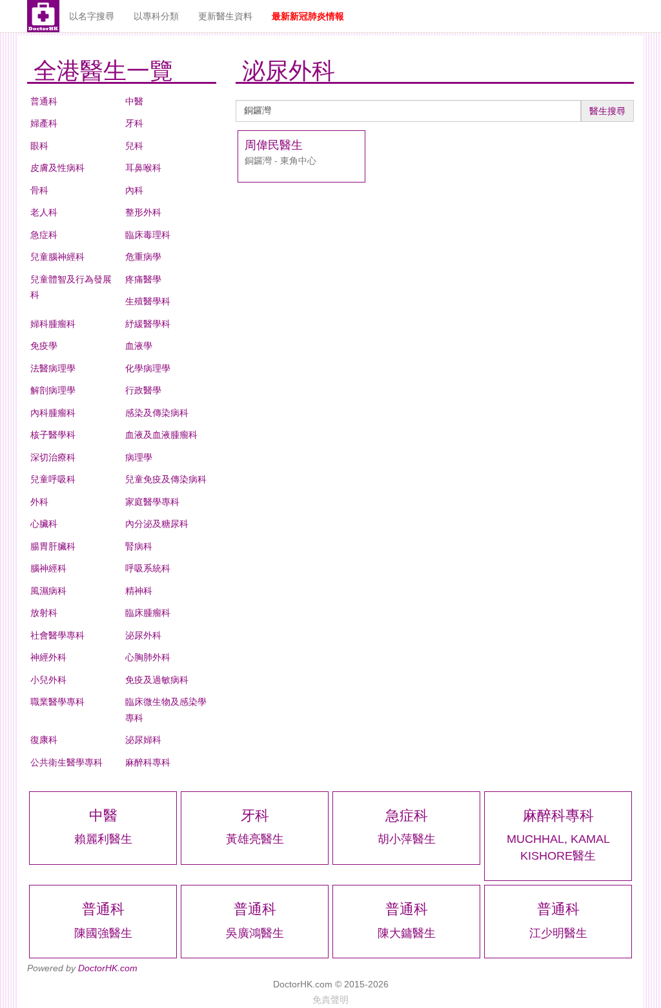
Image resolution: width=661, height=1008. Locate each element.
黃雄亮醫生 (255, 839)
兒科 (134, 146)
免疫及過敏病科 (156, 680)
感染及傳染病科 (156, 413)
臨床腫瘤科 (147, 613)
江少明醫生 (558, 933)
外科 (39, 502)
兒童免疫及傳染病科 (166, 479)
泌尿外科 (143, 635)
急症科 (43, 235)
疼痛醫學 (143, 279)
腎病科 (138, 546)
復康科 (43, 740)
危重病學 (143, 257)
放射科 (43, 613)
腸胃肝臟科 (53, 546)
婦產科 (43, 123)
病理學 (138, 457)
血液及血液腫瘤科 (161, 435)
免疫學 (43, 346)
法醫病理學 (53, 368)
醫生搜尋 (607, 111)
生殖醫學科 (147, 301)
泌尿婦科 (143, 740)
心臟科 (43, 524)
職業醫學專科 (57, 702)
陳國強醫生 (103, 933)
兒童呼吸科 (53, 479)
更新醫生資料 (225, 16)
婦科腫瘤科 (53, 324)
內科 (134, 190)
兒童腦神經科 (57, 257)
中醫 (134, 101)
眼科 (39, 146)
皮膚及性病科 (57, 168)
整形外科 (143, 212)
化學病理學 (147, 368)
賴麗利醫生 (103, 839)
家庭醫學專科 (152, 502)
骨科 (39, 190)
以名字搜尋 (91, 16)
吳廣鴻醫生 (255, 933)
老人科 (43, 212)
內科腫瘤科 (53, 413)
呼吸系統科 (147, 568)
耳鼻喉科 (143, 168)
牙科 (134, 123)
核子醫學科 (53, 435)
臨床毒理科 (147, 235)
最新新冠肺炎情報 (308, 16)
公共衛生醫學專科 (66, 762)
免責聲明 (330, 999)
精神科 (138, 591)
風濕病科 (48, 591)
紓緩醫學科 (147, 324)
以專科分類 (156, 16)
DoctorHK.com (107, 968)
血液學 (138, 346)
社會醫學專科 (57, 635)
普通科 (43, 101)
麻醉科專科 (147, 762)
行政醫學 (143, 390)
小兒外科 (48, 680)
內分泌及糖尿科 (156, 524)
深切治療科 (53, 457)
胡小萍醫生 (407, 839)
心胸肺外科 (147, 657)
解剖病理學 (53, 390)
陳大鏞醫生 (407, 933)
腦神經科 (48, 568)
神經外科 (48, 657)
